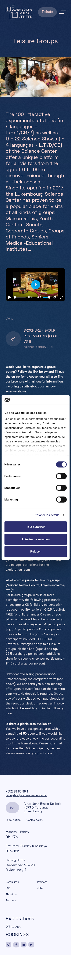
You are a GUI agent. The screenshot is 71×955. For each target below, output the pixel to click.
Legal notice (13, 820)
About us (11, 894)
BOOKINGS (17, 935)
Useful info (12, 882)
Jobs (40, 888)
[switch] (61, 476)
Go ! (12, 807)
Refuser (35, 551)
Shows (13, 927)
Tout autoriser (35, 526)
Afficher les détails (46, 515)
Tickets (47, 12)
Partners (11, 900)
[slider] (20, 297)
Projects (42, 882)
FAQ (8, 888)
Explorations (20, 919)
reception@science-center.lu (26, 795)
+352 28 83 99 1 (17, 791)
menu (62, 12)
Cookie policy (35, 820)
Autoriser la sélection (35, 539)
